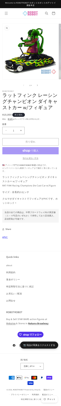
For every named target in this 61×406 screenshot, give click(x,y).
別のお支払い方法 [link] (30, 158)
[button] (6, 13)
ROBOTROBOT (18, 390)
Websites (11, 323)
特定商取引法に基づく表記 (20, 286)
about (9, 265)
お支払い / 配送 (14, 293)
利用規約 (10, 272)
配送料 (10, 119)
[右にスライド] (37, 85)
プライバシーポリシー (20, 394)
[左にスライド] (23, 85)
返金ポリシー (13, 279)
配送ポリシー (47, 394)
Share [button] (8, 229)
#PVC (5, 237)
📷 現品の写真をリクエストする (39, 345)
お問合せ (10, 300)
